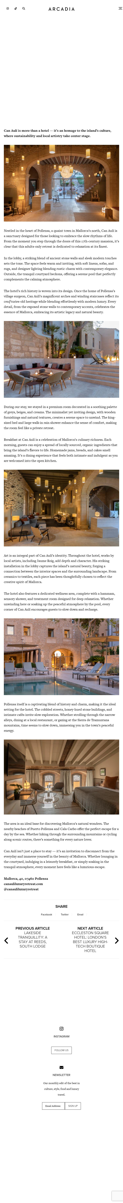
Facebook (46, 914)
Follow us (61, 1050)
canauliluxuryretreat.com (23, 884)
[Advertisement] (61, 97)
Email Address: (53, 1106)
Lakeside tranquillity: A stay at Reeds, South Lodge (33, 937)
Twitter (65, 914)
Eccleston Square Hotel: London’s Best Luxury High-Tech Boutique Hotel (90, 939)
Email (80, 914)
